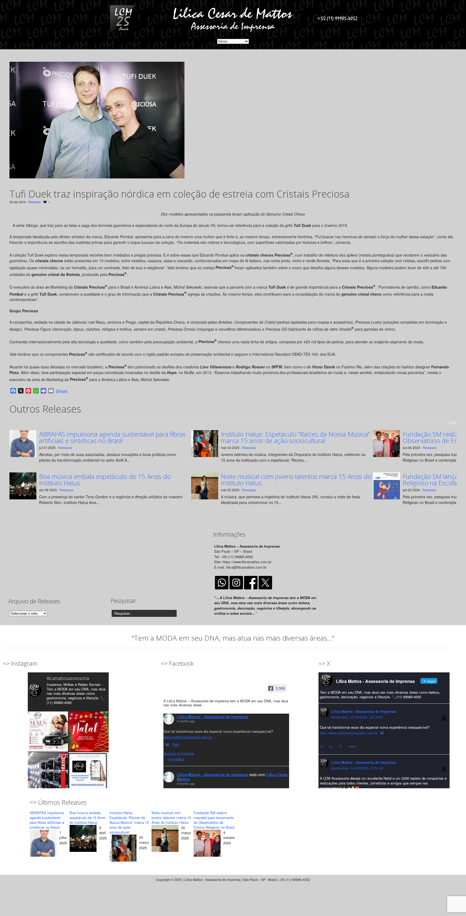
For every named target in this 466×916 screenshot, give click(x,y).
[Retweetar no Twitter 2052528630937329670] (332, 747)
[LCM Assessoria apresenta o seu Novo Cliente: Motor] (88, 772)
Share (61, 391)
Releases (34, 202)
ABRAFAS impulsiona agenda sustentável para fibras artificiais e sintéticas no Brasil (112, 437)
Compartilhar (176, 759)
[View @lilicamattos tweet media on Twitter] (382, 733)
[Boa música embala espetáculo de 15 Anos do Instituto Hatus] (83, 839)
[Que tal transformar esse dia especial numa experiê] (48, 731)
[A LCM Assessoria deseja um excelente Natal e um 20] (88, 731)
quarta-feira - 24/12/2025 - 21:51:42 (357, 768)
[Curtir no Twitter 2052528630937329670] (342, 747)
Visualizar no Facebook (178, 753)
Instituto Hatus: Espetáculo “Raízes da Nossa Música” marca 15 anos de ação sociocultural (295, 437)
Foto (175, 744)
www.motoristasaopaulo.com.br (187, 736)
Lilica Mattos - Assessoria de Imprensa (212, 716)
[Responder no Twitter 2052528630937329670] (322, 747)
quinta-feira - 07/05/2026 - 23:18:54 (357, 717)
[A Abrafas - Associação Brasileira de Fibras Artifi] (48, 772)
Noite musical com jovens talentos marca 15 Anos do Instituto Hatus (296, 479)
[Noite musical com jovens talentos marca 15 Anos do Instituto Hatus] (165, 839)
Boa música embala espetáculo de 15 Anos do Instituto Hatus (105, 479)
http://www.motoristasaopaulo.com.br (349, 732)
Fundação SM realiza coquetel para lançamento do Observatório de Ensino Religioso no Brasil (214, 820)
